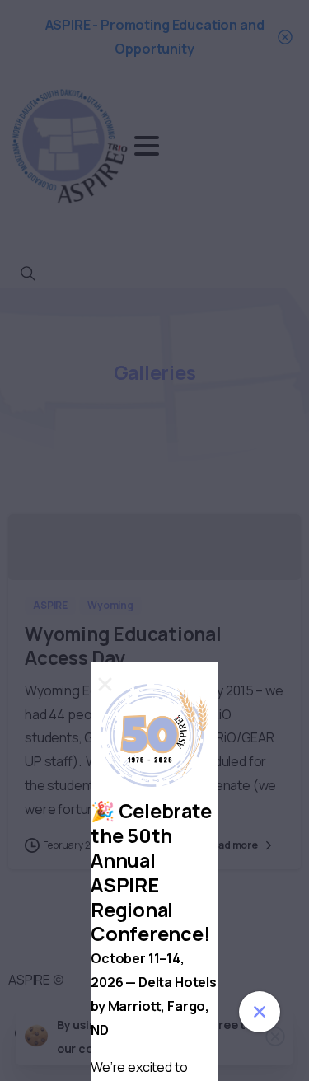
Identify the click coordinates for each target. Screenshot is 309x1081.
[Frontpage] (259, 1011)
